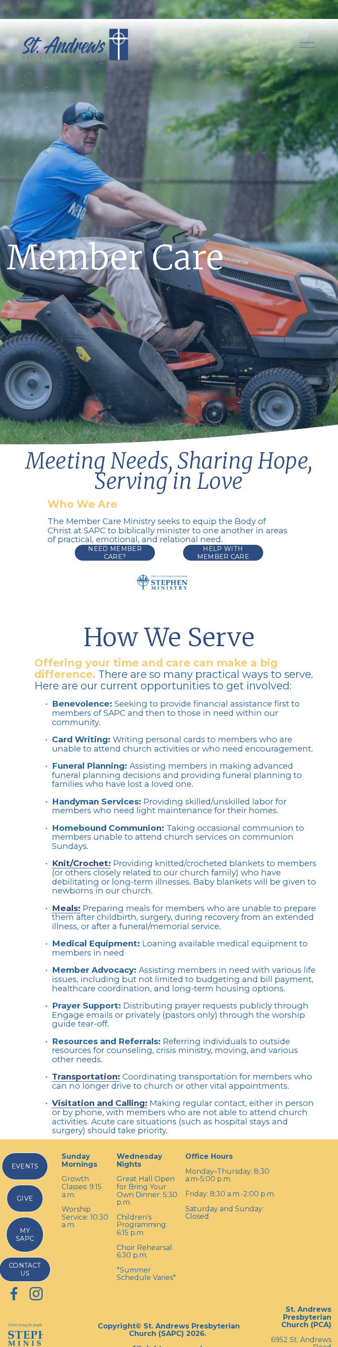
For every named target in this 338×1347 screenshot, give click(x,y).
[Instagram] (36, 1294)
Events (25, 1166)
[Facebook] (14, 1294)
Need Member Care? (115, 553)
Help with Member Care (223, 553)
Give (25, 1198)
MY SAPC (25, 1235)
